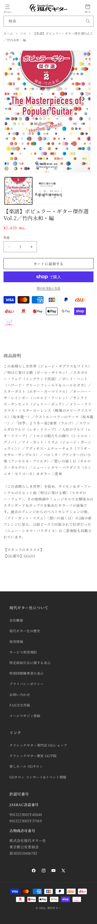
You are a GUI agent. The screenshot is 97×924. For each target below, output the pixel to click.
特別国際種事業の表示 (26, 673)
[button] (7, 7)
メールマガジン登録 (24, 715)
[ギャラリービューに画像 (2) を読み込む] (48, 191)
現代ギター (54, 908)
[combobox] (48, 21)
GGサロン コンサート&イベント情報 (37, 777)
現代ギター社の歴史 (24, 630)
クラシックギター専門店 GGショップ (38, 745)
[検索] (88, 21)
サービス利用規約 (23, 652)
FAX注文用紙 (19, 705)
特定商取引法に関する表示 (30, 662)
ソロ (23, 33)
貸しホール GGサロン (26, 766)
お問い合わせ (19, 694)
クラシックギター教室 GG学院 (33, 755)
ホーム (8, 33)
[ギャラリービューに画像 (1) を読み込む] (18, 191)
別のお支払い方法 (48, 288)
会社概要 (16, 620)
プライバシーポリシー (26, 683)
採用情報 (16, 641)
